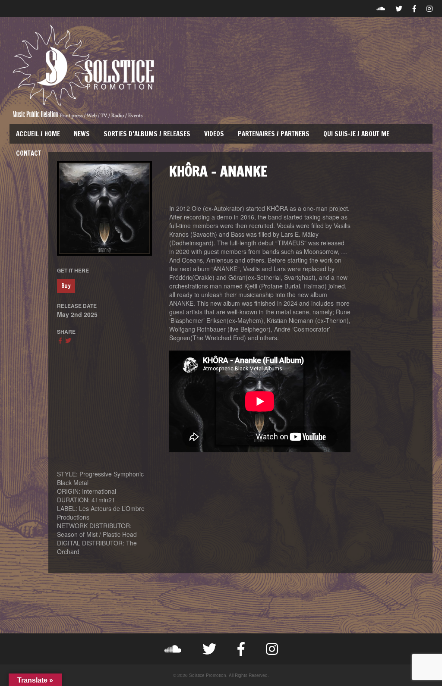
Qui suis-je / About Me (356, 133)
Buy (66, 286)
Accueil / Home (38, 133)
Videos (214, 133)
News (82, 133)
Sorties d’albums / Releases (147, 133)
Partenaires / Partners (273, 133)
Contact (28, 153)
